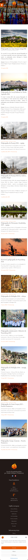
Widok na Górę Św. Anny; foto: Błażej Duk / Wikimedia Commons (9, 50)
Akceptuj (14, 547)
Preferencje (14, 555)
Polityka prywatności (14, 558)
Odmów (14, 551)
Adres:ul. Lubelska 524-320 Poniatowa (14, 488)
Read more (3, 65)
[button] (1, 5)
